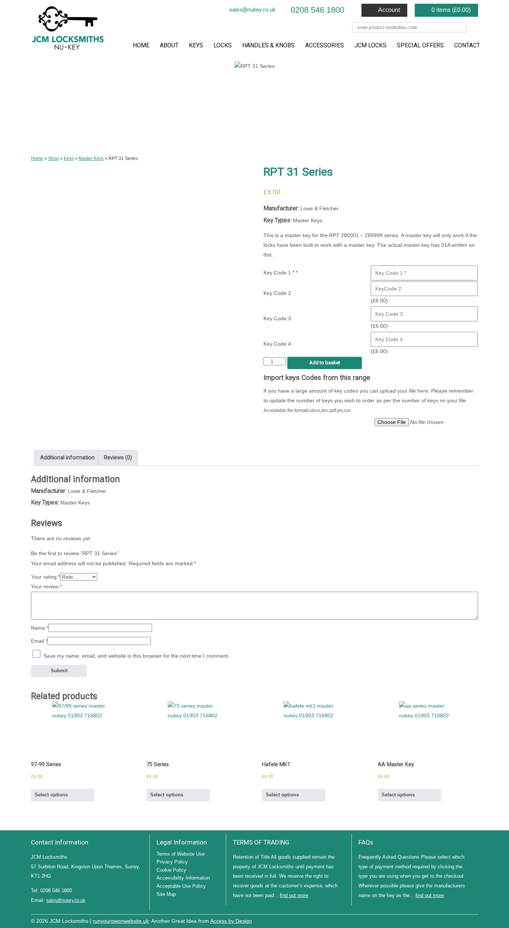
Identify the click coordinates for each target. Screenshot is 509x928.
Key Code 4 (277, 344)
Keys (196, 45)
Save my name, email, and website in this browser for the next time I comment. (137, 656)
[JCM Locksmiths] (68, 31)
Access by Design (231, 921)
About (169, 45)
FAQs (365, 842)
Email (39, 641)
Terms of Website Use (181, 854)
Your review (46, 586)
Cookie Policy (171, 870)
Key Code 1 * (280, 273)
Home (141, 45)
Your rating (45, 577)
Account (389, 10)
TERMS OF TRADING (261, 842)
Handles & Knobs (268, 45)
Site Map (166, 894)
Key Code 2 (277, 293)
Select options (51, 795)
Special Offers (420, 45)
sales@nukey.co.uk (252, 9)
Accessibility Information (183, 878)
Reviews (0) (118, 457)
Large (452, 920)
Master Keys (91, 158)
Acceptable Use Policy (181, 886)
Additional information (67, 457)
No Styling (474, 920)
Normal (441, 920)
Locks (223, 45)
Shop (53, 158)
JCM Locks (370, 45)
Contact (467, 45)
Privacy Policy (172, 862)
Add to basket (324, 362)
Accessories (324, 45)
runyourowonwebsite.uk (121, 921)
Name (39, 628)
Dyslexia (463, 920)
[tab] (67, 458)
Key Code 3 (277, 318)
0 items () (451, 10)
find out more (294, 895)
